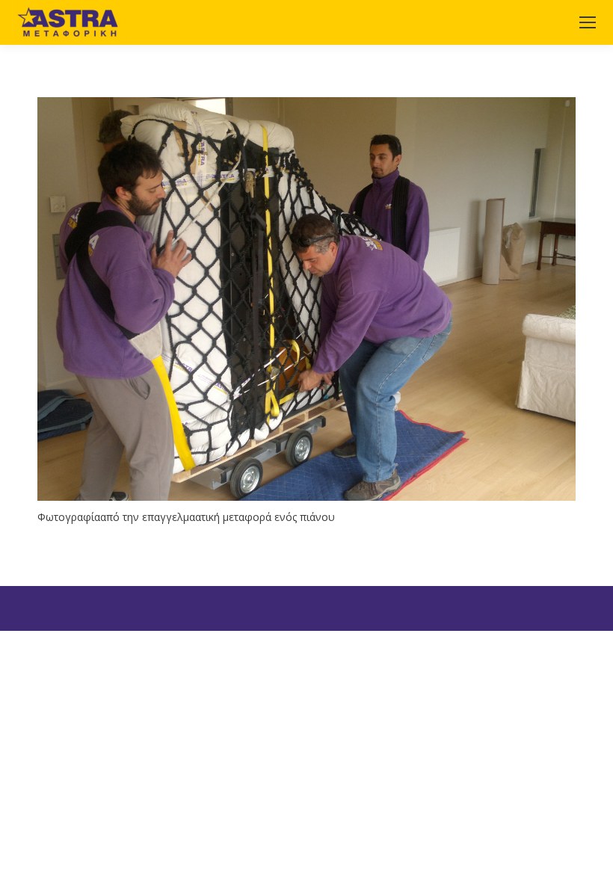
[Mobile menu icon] (587, 22)
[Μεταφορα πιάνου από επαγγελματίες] (306, 299)
